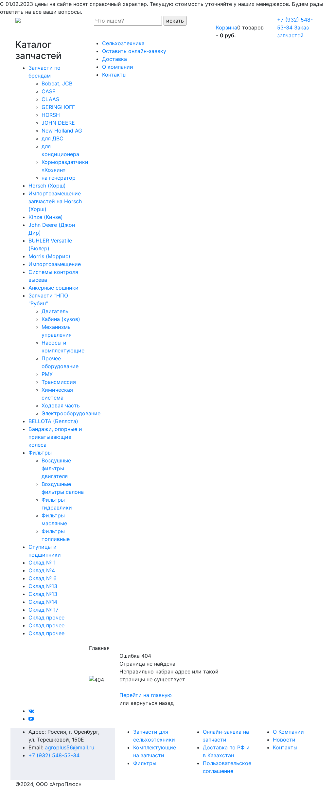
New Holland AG (62, 130)
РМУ (47, 374)
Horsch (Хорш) (47, 185)
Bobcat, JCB (57, 83)
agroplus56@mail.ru (69, 747)
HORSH (51, 115)
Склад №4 (41, 570)
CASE (49, 91)
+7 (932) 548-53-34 (53, 755)
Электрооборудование (71, 413)
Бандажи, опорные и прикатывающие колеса (55, 437)
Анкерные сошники (53, 287)
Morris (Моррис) (49, 256)
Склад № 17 (43, 609)
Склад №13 (42, 586)
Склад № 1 (42, 562)
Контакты (285, 747)
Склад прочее (46, 617)
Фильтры (40, 452)
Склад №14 (42, 602)
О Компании (288, 731)
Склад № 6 (42, 578)
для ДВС (52, 138)
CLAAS (50, 99)
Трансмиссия (59, 382)
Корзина (226, 27)
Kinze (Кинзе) (45, 217)
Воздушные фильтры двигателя (56, 468)
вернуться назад (152, 703)
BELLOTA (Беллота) (53, 421)
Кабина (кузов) (61, 319)
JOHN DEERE (58, 122)
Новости (284, 739)
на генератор (59, 177)
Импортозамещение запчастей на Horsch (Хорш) (55, 201)
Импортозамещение (54, 264)
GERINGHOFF (58, 107)
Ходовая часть (61, 405)
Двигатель (55, 311)
